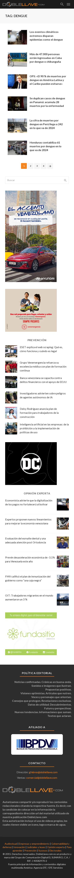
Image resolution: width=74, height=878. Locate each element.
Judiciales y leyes (36, 847)
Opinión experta (56, 847)
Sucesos (42, 850)
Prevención (30, 850)
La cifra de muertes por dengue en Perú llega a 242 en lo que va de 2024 (46, 124)
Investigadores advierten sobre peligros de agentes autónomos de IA (43, 395)
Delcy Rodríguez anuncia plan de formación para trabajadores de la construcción (39, 412)
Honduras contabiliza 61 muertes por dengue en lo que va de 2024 (45, 146)
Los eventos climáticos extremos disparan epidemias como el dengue (46, 35)
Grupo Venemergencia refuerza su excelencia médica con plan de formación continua (43, 366)
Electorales (55, 850)
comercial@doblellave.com (41, 777)
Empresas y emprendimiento (34, 843)
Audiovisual (11, 843)
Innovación (19, 847)
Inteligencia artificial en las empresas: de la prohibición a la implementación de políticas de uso (44, 428)
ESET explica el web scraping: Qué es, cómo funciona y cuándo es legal (41, 349)
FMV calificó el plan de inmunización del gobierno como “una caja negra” (27, 578)
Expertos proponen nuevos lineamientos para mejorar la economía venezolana (28, 521)
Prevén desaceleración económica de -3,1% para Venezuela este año (30, 559)
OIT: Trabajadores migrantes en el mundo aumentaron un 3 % (29, 597)
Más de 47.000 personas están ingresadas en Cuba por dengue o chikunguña (46, 57)
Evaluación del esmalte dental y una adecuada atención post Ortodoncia (25, 540)
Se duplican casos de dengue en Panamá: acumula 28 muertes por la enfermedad (47, 102)
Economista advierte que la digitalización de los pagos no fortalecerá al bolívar (28, 502)
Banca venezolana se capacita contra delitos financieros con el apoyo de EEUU (43, 379)
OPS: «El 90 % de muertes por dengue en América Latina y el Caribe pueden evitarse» (48, 79)
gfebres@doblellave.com (43, 772)
